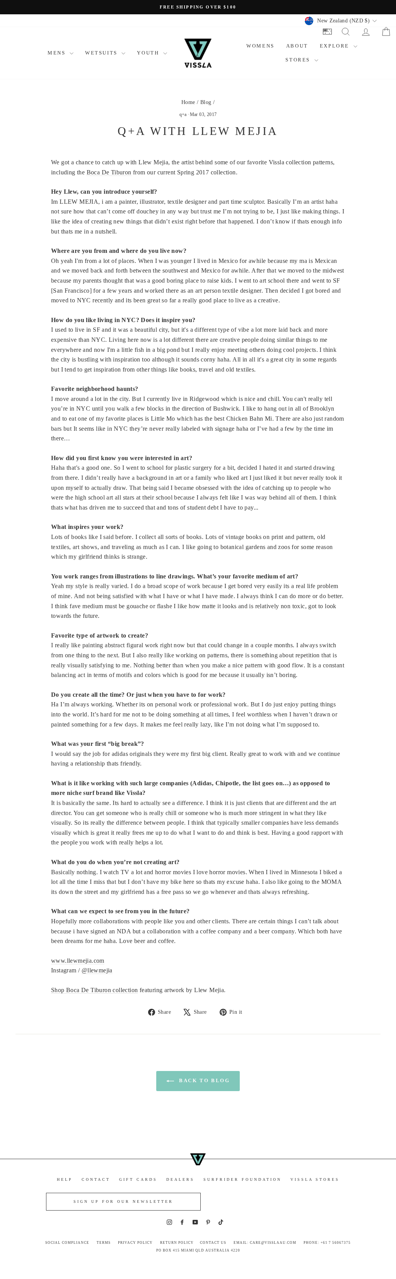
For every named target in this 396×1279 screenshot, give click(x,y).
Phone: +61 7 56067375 (327, 1243)
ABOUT (297, 46)
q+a (183, 114)
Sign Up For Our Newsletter (123, 1201)
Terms (104, 1243)
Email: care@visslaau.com (265, 1243)
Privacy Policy (135, 1243)
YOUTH (149, 53)
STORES (298, 60)
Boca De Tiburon (109, 172)
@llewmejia (97, 970)
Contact (96, 1179)
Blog (206, 102)
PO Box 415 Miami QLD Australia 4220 (198, 1250)
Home (188, 102)
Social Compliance (67, 1243)
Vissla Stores (315, 1179)
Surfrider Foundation (242, 1179)
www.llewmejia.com (77, 960)
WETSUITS (102, 53)
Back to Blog (203, 1080)
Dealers (180, 1179)
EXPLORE (336, 46)
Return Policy (177, 1243)
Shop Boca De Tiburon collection (94, 990)
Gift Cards (138, 1179)
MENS (58, 53)
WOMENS (260, 46)
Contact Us (213, 1243)
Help (65, 1179)
